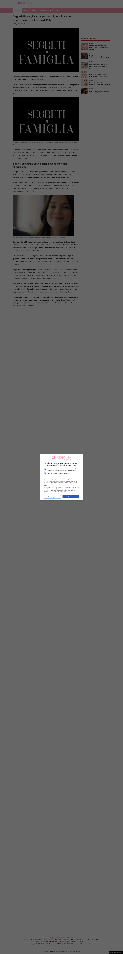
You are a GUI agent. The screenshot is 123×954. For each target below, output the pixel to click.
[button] (61, 477)
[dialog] (61, 477)
